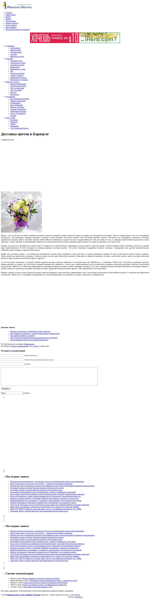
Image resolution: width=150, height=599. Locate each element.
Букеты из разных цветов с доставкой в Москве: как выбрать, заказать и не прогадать (44, 498)
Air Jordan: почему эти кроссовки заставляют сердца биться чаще (36, 490)
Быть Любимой (16, 105)
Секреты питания (17, 73)
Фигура (13, 92)
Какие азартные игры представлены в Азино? (41, 578)
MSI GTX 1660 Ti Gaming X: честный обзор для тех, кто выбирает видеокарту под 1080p (45, 509)
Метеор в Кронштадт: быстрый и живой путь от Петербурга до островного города (43, 503)
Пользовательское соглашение (18, 29)
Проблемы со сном (17, 69)
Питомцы (14, 120)
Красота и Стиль (12, 82)
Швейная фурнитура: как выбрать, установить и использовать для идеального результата (46, 501)
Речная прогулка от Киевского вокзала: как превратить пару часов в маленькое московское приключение (52, 486)
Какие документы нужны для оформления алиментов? (45, 585)
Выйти (8, 19)
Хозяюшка (14, 126)
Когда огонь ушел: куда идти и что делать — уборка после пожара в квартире (41, 484)
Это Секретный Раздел (19, 128)
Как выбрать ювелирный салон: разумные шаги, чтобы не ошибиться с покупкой (42, 492)
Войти (8, 17)
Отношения (10, 97)
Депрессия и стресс (18, 63)
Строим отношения (18, 109)
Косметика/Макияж (18, 84)
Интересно (14, 94)
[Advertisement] (35, 166)
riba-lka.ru (78, 597)
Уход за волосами (17, 88)
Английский (15, 48)
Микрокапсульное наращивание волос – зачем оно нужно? (53, 581)
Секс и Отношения (18, 113)
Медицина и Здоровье (19, 80)
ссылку (36, 346)
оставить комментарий (19, 346)
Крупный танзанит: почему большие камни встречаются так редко (37, 488)
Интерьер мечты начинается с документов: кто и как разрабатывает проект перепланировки (47, 482)
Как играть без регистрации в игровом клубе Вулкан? (46, 583)
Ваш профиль (11, 27)
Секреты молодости (18, 86)
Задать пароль (11, 25)
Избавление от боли (18, 78)
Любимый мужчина (18, 111)
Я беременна (15, 103)
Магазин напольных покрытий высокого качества (30, 331)
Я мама (13, 116)
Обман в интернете (18, 101)
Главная (9, 13)
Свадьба (13, 54)
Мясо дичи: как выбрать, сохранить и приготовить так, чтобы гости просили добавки (44, 507)
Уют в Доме (10, 118)
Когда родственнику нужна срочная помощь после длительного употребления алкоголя (45, 496)
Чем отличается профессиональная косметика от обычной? (33, 338)
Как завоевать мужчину (19, 99)
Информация (29, 344)
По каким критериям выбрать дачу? (38, 587)
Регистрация (11, 21)
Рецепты (13, 122)
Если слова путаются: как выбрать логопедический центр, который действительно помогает (47, 494)
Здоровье (9, 59)
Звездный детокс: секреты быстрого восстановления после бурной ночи (39, 511)
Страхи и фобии (16, 75)
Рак (11, 71)
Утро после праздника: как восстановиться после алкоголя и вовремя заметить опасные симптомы (49, 505)
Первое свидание (17, 107)
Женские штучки (17, 56)
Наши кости (15, 67)
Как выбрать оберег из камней (22, 336)
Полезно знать (16, 52)
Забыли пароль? (12, 23)
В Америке (10, 46)
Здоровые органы (17, 65)
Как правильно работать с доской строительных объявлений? (35, 334)
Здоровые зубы (16, 61)
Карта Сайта (11, 15)
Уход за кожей (15, 90)
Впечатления (15, 50)
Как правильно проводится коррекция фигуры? (29, 340)
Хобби (12, 124)
